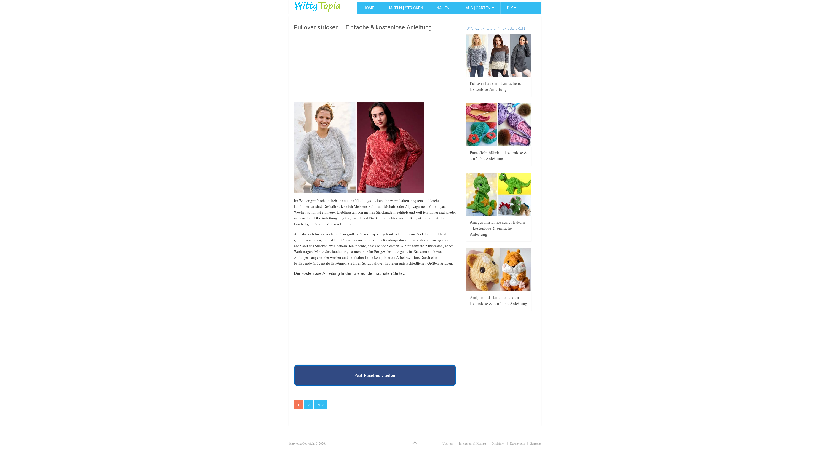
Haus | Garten (477, 8)
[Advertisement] (375, 68)
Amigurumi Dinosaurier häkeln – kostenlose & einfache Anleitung (497, 228)
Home (368, 8)
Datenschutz (517, 443)
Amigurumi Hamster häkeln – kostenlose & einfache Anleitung (498, 300)
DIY (510, 8)
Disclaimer (498, 443)
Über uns (447, 443)
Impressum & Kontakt (472, 443)
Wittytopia (295, 443)
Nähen (443, 8)
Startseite (535, 443)
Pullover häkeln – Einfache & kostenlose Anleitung (495, 86)
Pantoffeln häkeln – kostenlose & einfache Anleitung (499, 156)
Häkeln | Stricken (405, 8)
